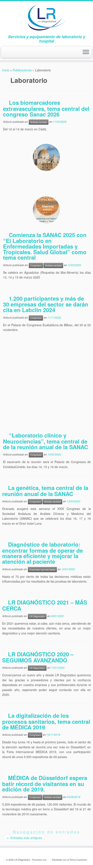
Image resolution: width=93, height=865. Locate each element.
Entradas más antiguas (24, 838)
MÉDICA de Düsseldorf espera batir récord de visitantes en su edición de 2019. (44, 783)
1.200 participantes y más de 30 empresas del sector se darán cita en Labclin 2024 (45, 304)
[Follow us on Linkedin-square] (18, 54)
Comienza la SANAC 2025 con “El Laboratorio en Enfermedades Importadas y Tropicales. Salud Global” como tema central (45, 246)
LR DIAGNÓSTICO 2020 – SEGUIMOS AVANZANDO (38, 657)
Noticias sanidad (38, 122)
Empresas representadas (42, 569)
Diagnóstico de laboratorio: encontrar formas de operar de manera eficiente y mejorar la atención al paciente (42, 552)
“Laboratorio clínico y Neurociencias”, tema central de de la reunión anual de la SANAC (45, 441)
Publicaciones (22, 70)
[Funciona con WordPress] (48, 858)
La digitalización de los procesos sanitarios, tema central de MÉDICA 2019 (46, 721)
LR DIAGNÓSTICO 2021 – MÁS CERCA (44, 605)
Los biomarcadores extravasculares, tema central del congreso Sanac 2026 (46, 108)
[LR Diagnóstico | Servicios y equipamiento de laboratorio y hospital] (46, 17)
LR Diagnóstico (37, 616)
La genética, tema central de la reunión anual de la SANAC (45, 491)
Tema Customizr (78, 859)
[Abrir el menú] (86, 52)
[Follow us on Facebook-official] (6, 54)
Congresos (36, 265)
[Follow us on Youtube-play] (12, 54)
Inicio (5, 70)
